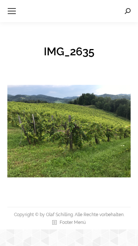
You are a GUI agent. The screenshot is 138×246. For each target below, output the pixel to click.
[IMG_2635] (69, 131)
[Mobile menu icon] (11, 11)
